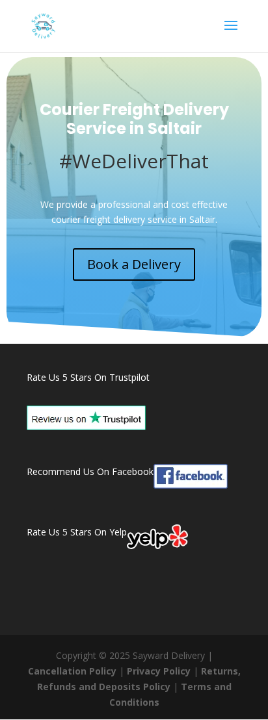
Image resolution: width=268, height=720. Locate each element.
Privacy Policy (159, 671)
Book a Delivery (134, 264)
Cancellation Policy (72, 671)
